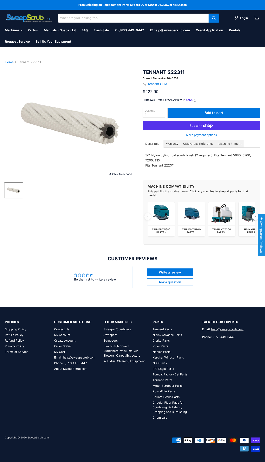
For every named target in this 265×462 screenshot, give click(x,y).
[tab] (153, 144)
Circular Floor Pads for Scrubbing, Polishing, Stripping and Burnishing (170, 407)
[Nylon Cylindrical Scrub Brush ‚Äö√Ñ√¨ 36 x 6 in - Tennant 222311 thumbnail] (13, 190)
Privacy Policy (14, 346)
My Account (62, 335)
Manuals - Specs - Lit (60, 30)
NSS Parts (160, 363)
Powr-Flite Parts (164, 391)
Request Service (17, 41)
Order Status (63, 346)
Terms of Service (16, 352)
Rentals (234, 30)
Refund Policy (14, 340)
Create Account (64, 340)
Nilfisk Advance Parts (167, 335)
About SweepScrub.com (70, 369)
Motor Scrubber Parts (168, 385)
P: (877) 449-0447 (129, 30)
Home (9, 62)
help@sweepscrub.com (227, 329)
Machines (12, 30)
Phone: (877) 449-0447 (70, 363)
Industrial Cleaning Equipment (124, 361)
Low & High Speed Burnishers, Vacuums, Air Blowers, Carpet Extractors (121, 350)
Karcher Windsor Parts (168, 357)
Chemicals (160, 417)
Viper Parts (160, 346)
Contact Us (61, 329)
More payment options (201, 135)
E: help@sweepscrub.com (170, 30)
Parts (32, 30)
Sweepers (110, 335)
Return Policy (14, 335)
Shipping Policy (15, 329)
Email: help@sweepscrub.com (74, 357)
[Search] (214, 18)
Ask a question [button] (170, 282)
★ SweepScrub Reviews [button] (261, 235)
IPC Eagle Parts (163, 369)
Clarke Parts (161, 340)
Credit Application (209, 30)
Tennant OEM (157, 84)
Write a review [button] (170, 272)
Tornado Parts (162, 380)
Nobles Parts (162, 352)
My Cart (59, 352)
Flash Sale (101, 30)
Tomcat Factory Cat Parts (170, 374)
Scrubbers (110, 340)
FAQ (85, 30)
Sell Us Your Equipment (53, 41)
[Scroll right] (255, 216)
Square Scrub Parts (166, 397)
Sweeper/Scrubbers (117, 329)
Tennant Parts (162, 329)
